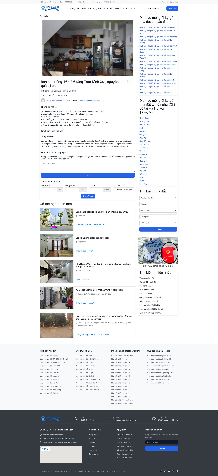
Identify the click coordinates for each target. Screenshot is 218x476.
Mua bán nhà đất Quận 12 (121, 396)
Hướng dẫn (93, 450)
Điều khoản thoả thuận (125, 446)
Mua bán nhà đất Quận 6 (120, 376)
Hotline (83, 417)
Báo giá (92, 446)
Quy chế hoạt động (124, 438)
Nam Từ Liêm (145, 141)
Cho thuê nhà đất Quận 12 (85, 369)
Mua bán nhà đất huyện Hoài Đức (159, 369)
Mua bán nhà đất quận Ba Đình (158, 362)
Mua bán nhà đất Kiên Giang (50, 390)
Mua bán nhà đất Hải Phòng (50, 383)
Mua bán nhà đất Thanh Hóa (50, 386)
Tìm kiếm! (158, 229)
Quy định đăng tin (123, 442)
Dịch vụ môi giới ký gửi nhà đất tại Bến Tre (157, 83)
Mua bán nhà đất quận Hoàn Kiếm (159, 359)
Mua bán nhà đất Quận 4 (120, 369)
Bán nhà (100, 100)
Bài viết (129, 8)
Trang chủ (74, 8)
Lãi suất (92, 186)
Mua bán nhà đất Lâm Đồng (50, 373)
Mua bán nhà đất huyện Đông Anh (160, 373)
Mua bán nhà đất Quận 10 (121, 390)
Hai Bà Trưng (145, 125)
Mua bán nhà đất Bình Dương (51, 366)
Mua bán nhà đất (88, 100)
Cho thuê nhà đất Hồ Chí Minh (87, 359)
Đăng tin (172, 8)
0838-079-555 (156, 8)
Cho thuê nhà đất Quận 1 (85, 362)
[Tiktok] (165, 471)
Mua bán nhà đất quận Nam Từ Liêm (160, 366)
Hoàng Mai (144, 121)
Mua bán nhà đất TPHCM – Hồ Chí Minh (54, 359)
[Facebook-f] (161, 471)
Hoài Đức (143, 161)
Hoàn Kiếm (144, 118)
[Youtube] (169, 471)
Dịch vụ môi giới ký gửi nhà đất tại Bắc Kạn (157, 64)
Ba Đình (142, 128)
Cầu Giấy (143, 138)
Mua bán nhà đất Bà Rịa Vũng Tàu (52, 362)
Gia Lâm (142, 171)
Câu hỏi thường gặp (124, 458)
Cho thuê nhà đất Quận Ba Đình (87, 383)
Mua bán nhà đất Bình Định (50, 393)
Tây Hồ (142, 151)
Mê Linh (142, 157)
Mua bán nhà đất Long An (49, 376)
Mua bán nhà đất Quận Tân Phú (123, 403)
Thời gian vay (70, 186)
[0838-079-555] (148, 8)
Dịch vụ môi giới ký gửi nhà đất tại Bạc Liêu (158, 61)
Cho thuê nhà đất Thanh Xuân (87, 386)
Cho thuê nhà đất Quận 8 (85, 376)
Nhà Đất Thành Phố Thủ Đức (122, 356)
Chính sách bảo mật (124, 435)
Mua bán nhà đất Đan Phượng (158, 379)
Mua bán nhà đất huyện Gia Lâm (159, 376)
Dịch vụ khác (115, 8)
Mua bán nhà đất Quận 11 (120, 393)
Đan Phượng (144, 164)
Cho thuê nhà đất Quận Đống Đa (88, 379)
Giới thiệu (92, 442)
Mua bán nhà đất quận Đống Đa (159, 356)
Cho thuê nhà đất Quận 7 (85, 373)
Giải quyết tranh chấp (125, 450)
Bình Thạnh (144, 184)
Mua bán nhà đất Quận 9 (120, 386)
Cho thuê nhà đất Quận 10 (85, 366)
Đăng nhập (174, 2)
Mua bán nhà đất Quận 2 (120, 362)
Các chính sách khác (125, 454)
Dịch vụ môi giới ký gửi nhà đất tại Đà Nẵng (158, 37)
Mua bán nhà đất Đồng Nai (50, 369)
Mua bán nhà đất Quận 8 (120, 383)
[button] (42, 48)
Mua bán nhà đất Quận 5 (120, 373)
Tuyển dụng (93, 454)
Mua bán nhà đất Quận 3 (120, 366)
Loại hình (116, 186)
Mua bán (85, 8)
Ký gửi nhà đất (99, 8)
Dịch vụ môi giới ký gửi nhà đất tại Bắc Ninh (158, 80)
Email (117, 417)
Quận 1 (142, 177)
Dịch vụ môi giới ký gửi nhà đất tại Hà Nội (157, 27)
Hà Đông (143, 131)
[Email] (112, 418)
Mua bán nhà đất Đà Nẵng (49, 379)
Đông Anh (143, 174)
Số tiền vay (45, 186)
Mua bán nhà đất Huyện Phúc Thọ (159, 383)
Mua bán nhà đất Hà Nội (49, 356)
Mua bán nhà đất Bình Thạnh (122, 400)
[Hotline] (77, 418)
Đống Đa (143, 134)
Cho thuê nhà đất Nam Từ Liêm (87, 390)
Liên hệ (91, 458)
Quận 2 (142, 181)
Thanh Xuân (144, 148)
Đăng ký (165, 2)
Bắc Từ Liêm (144, 144)
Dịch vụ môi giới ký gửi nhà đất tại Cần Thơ (158, 46)
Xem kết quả (88, 196)
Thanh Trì (143, 167)
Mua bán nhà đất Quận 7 (120, 379)
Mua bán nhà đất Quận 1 (120, 359)
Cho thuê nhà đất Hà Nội (85, 356)
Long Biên (143, 154)
